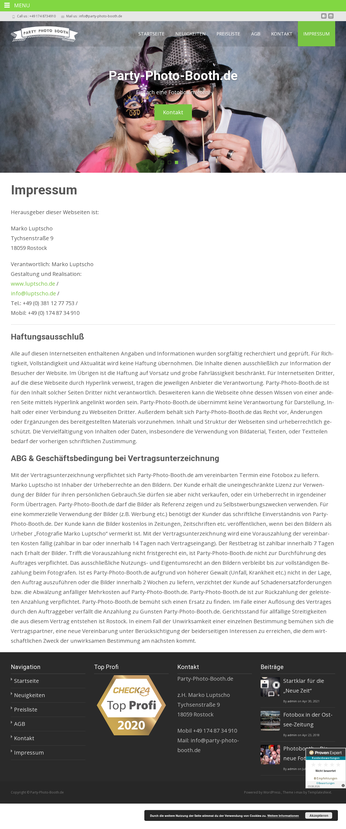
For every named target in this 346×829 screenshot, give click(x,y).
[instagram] (331, 18)
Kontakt (281, 34)
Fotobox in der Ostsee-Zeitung (307, 719)
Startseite (151, 34)
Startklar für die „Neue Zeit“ (303, 685)
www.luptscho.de (33, 283)
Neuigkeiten (190, 34)
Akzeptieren (319, 815)
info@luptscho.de (33, 293)
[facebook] (324, 18)
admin (292, 701)
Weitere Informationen (283, 816)
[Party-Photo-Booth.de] (40, 32)
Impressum (316, 34)
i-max (298, 792)
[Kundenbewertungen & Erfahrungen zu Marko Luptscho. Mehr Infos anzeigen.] (325, 768)
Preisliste (228, 34)
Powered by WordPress (262, 792)
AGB (255, 34)
